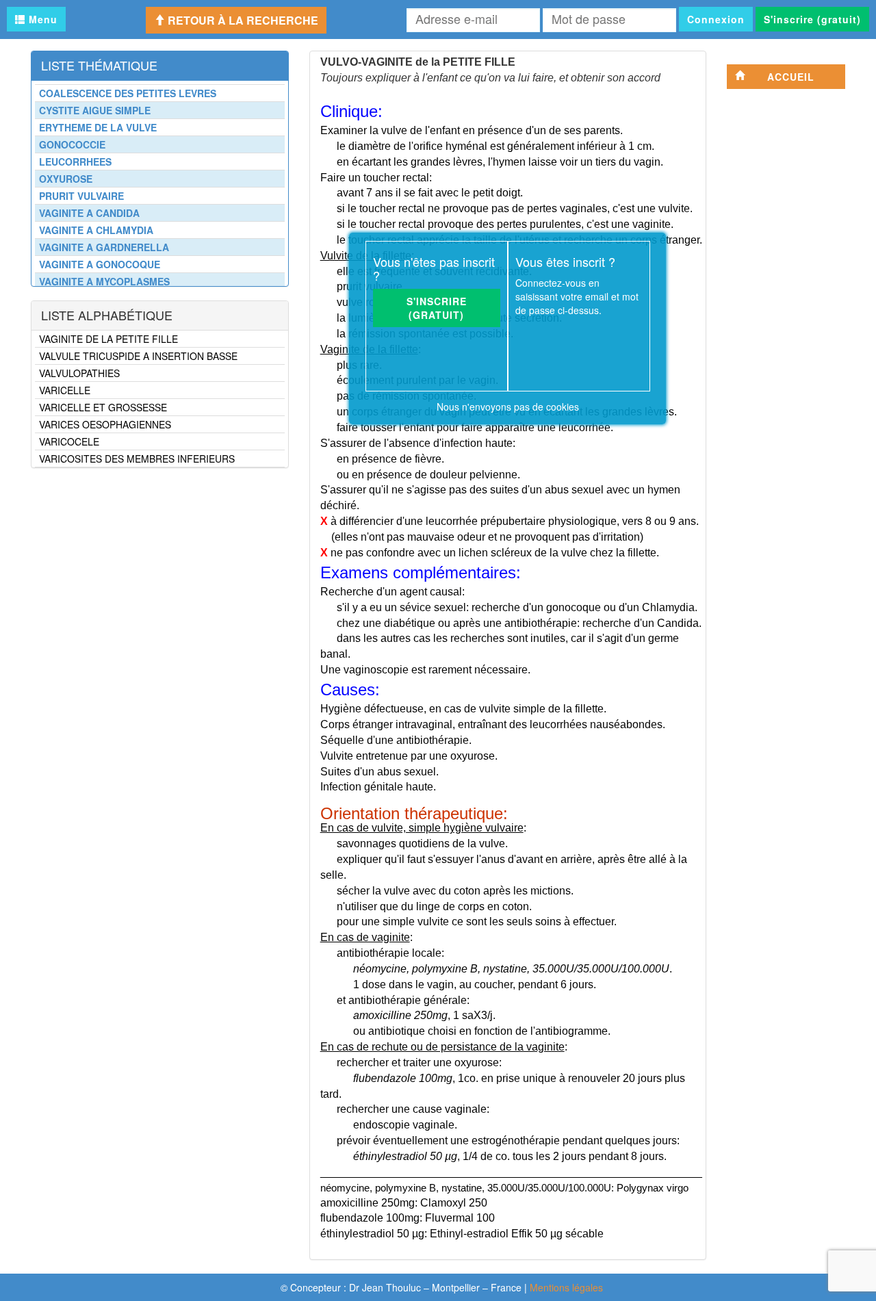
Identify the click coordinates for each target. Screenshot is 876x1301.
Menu (41, 19)
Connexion (716, 19)
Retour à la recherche (241, 20)
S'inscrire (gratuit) (812, 19)
